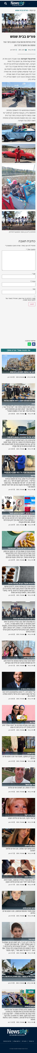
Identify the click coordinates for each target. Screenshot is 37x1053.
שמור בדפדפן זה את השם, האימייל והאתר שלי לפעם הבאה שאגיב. (20, 299)
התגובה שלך (30, 249)
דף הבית (32, 10)
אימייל (32, 281)
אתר (34, 289)
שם (33, 274)
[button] (29, 3)
